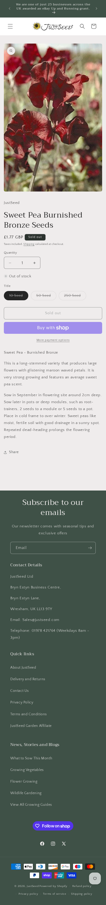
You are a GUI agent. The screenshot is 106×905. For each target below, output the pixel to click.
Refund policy (82, 886)
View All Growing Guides (31, 805)
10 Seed (18, 296)
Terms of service (54, 893)
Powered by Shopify (53, 885)
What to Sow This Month (31, 758)
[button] (10, 26)
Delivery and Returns (27, 679)
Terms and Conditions (28, 714)
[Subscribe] (89, 548)
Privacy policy (28, 893)
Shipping (28, 244)
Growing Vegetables (27, 770)
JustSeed (33, 885)
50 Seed (46, 296)
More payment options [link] (53, 340)
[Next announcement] (96, 8)
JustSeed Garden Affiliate (31, 726)
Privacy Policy (21, 702)
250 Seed (75, 296)
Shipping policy (81, 893)
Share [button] (14, 452)
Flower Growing (23, 781)
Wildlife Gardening (26, 793)
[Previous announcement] (9, 8)
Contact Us (19, 691)
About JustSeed (23, 668)
